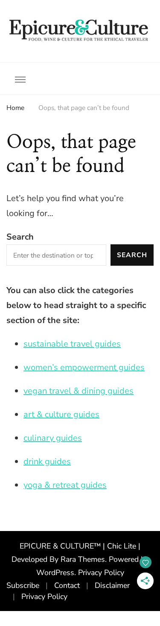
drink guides (47, 461)
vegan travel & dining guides (78, 391)
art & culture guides (61, 414)
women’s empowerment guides (84, 367)
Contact (67, 585)
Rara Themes (83, 559)
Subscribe (22, 585)
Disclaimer (112, 585)
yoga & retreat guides (65, 485)
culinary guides (52, 438)
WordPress (55, 572)
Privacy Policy (101, 572)
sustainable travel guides (72, 344)
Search (20, 237)
